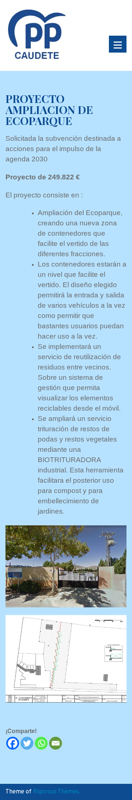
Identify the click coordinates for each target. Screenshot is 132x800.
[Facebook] (12, 743)
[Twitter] (27, 743)
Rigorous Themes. (56, 792)
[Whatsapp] (41, 743)
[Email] (55, 743)
